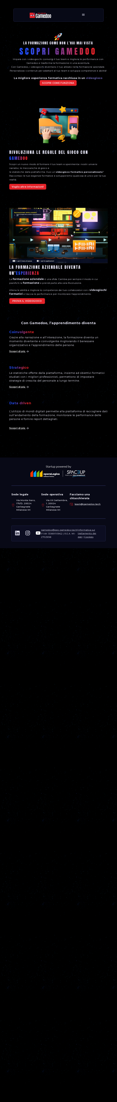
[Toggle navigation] (83, 15)
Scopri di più (17, 351)
